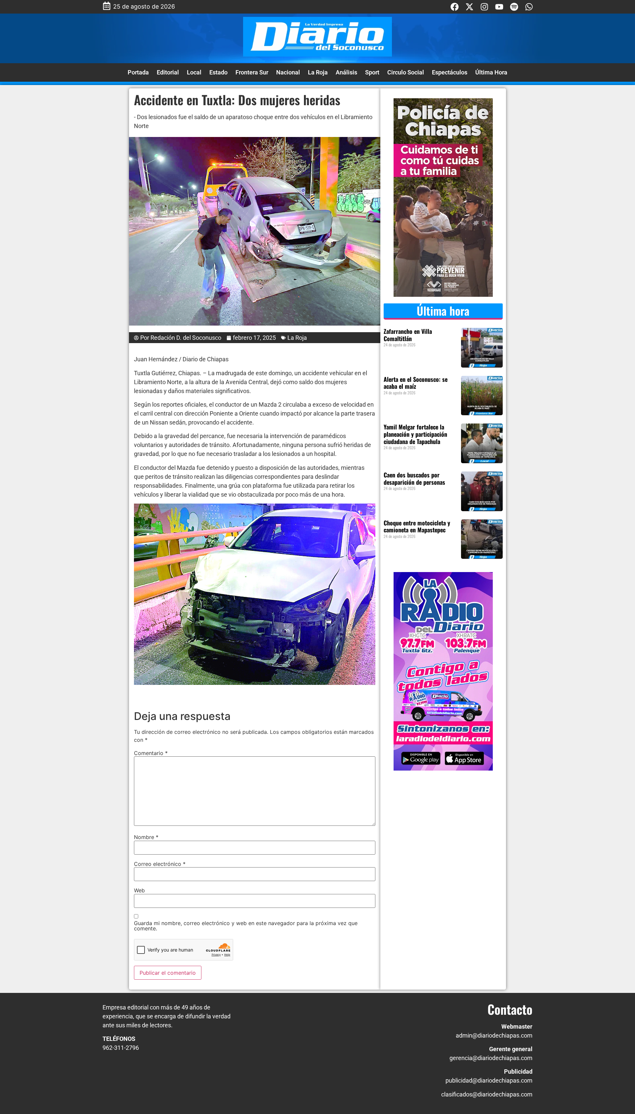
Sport (372, 72)
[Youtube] (499, 7)
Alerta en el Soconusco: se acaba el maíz (415, 383)
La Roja (318, 72)
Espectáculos (449, 72)
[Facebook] (454, 7)
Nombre (146, 837)
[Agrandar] (366, 512)
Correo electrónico (160, 864)
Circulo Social (405, 72)
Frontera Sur (251, 72)
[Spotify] (514, 7)
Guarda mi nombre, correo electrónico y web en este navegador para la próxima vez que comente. (246, 925)
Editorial (168, 72)
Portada (138, 72)
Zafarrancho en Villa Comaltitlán (408, 335)
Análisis (346, 72)
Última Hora (491, 72)
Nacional (288, 72)
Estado (218, 72)
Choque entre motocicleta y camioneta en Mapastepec (417, 526)
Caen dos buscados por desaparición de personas (417, 478)
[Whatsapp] (529, 7)
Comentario (151, 753)
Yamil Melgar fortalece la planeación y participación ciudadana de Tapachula (415, 434)
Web (139, 890)
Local (194, 72)
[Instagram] (484, 7)
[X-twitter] (469, 7)
